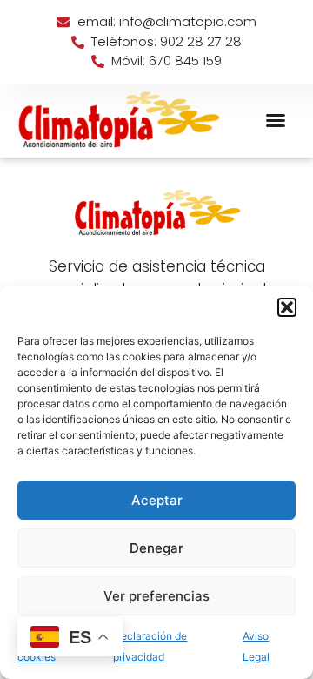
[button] (287, 307)
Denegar (156, 548)
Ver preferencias (156, 596)
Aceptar (157, 500)
